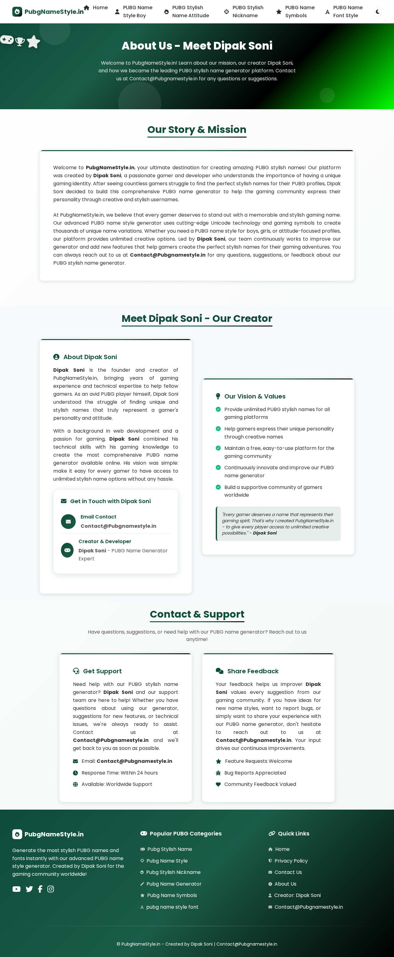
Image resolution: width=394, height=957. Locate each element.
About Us (285, 883)
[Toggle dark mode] (377, 11)
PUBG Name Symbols (300, 11)
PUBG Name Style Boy (137, 11)
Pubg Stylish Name (169, 849)
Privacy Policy (291, 860)
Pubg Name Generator (174, 883)
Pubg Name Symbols (172, 895)
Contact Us (288, 872)
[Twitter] (29, 889)
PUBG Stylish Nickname (248, 11)
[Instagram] (50, 889)
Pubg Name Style (167, 860)
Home (100, 7)
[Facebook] (40, 889)
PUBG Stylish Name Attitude (190, 11)
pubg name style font (172, 907)
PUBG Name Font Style (348, 11)
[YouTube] (16, 889)
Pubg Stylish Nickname (173, 872)
